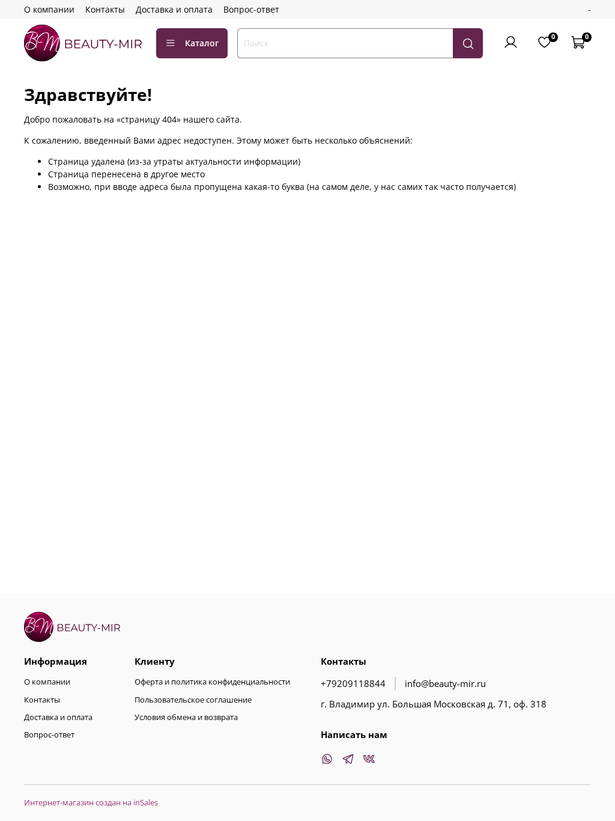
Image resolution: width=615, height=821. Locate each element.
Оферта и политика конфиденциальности (212, 682)
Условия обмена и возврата (186, 717)
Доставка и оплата (174, 9)
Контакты (105, 9)
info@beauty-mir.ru (445, 683)
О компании (49, 9)
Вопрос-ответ (251, 9)
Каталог (202, 43)
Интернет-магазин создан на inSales (91, 803)
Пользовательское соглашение (193, 700)
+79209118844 (353, 683)
